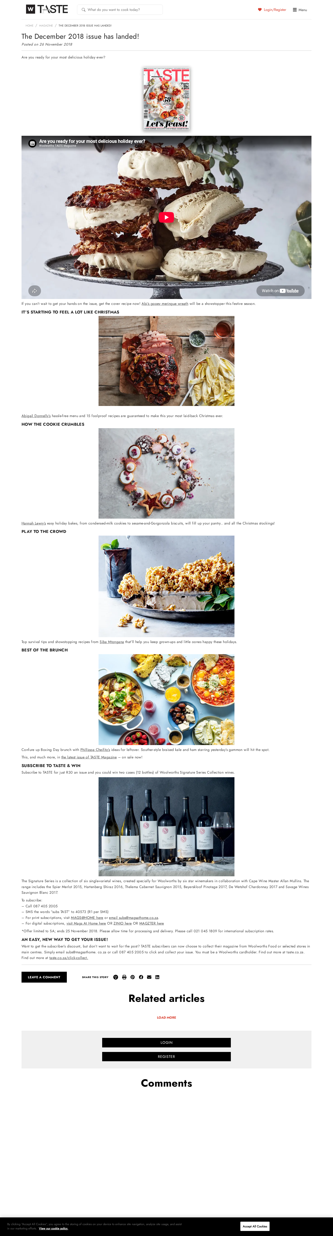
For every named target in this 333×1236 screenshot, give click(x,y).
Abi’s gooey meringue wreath (165, 303)
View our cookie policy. (53, 1228)
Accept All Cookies (255, 1226)
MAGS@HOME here (87, 917)
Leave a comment (44, 977)
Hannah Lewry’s (34, 523)
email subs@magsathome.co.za (133, 917)
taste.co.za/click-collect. (68, 957)
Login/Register (274, 9)
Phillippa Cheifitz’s (95, 749)
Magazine (46, 26)
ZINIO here (122, 923)
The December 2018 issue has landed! (85, 26)
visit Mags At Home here (86, 923)
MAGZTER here (151, 923)
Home (30, 26)
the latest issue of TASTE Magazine (89, 757)
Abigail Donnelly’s (36, 415)
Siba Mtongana (112, 641)
